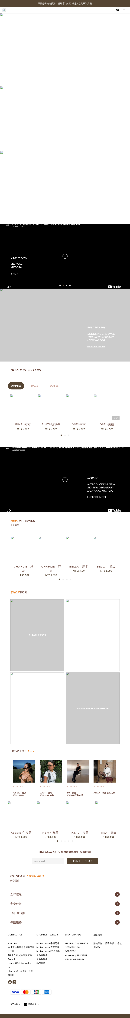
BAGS (34, 385)
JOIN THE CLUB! (82, 861)
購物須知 (98, 943)
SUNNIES (16, 385)
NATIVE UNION (73, 947)
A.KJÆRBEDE (81, 943)
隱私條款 (109, 943)
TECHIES (53, 385)
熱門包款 (40, 963)
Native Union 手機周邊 (47, 943)
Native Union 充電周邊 (47, 947)
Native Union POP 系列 (48, 951)
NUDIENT (82, 955)
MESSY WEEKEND (74, 959)
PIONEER (70, 955)
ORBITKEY (70, 951)
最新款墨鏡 (42, 959)
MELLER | (70, 943)
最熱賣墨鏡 (42, 955)
